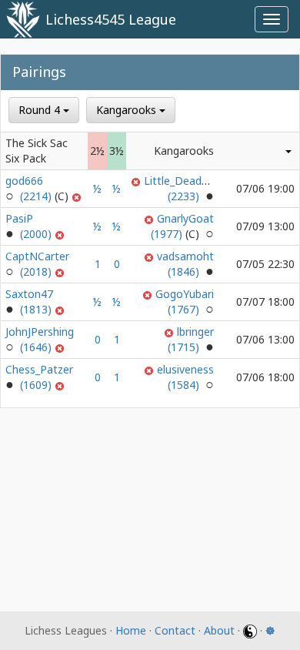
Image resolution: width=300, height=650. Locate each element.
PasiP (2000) (30, 226)
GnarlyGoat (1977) (182, 226)
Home (130, 630)
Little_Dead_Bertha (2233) (192, 188)
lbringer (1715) (191, 339)
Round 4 (40, 109)
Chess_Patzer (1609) (39, 377)
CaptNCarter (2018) (37, 264)
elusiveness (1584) (185, 377)
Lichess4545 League (110, 19)
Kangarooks (127, 109)
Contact (175, 630)
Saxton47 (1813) (30, 301)
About (219, 630)
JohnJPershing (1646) (39, 339)
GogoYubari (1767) (184, 301)
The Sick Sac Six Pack (36, 151)
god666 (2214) (30, 188)
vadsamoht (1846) (185, 264)
